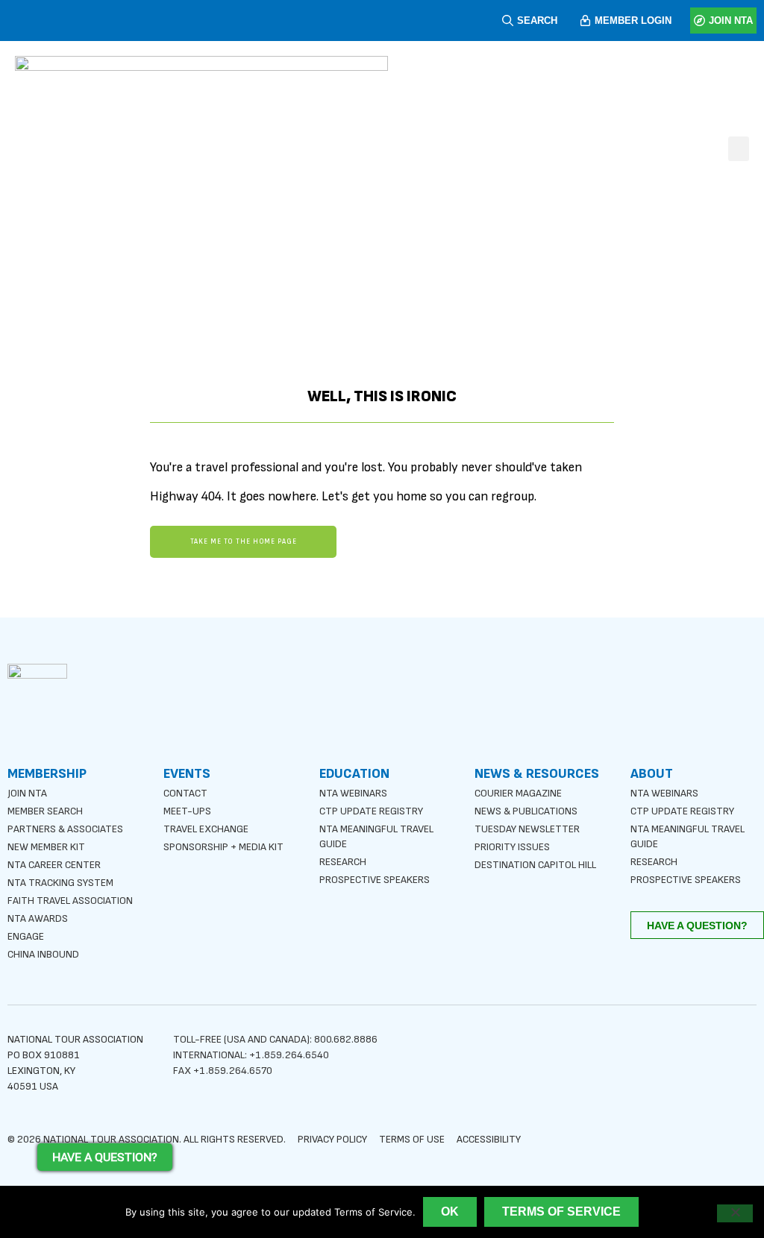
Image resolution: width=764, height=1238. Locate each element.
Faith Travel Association (70, 900)
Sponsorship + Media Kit (223, 846)
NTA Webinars (353, 793)
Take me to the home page (243, 542)
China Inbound (43, 954)
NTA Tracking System (60, 882)
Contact (185, 793)
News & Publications (526, 811)
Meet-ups (187, 811)
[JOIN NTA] (699, 20)
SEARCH (537, 20)
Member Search (45, 811)
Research (342, 861)
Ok (450, 1211)
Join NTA (27, 793)
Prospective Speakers (374, 879)
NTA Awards (37, 918)
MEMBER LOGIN (633, 20)
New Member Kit (46, 846)
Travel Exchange (205, 829)
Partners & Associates (65, 829)
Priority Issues (512, 846)
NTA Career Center (54, 864)
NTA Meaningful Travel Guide (376, 836)
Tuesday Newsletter (527, 829)
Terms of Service (561, 1211)
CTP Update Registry (371, 811)
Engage (25, 936)
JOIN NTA (731, 20)
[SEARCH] (507, 20)
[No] (735, 1213)
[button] (738, 148)
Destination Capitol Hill (535, 864)
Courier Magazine (518, 793)
